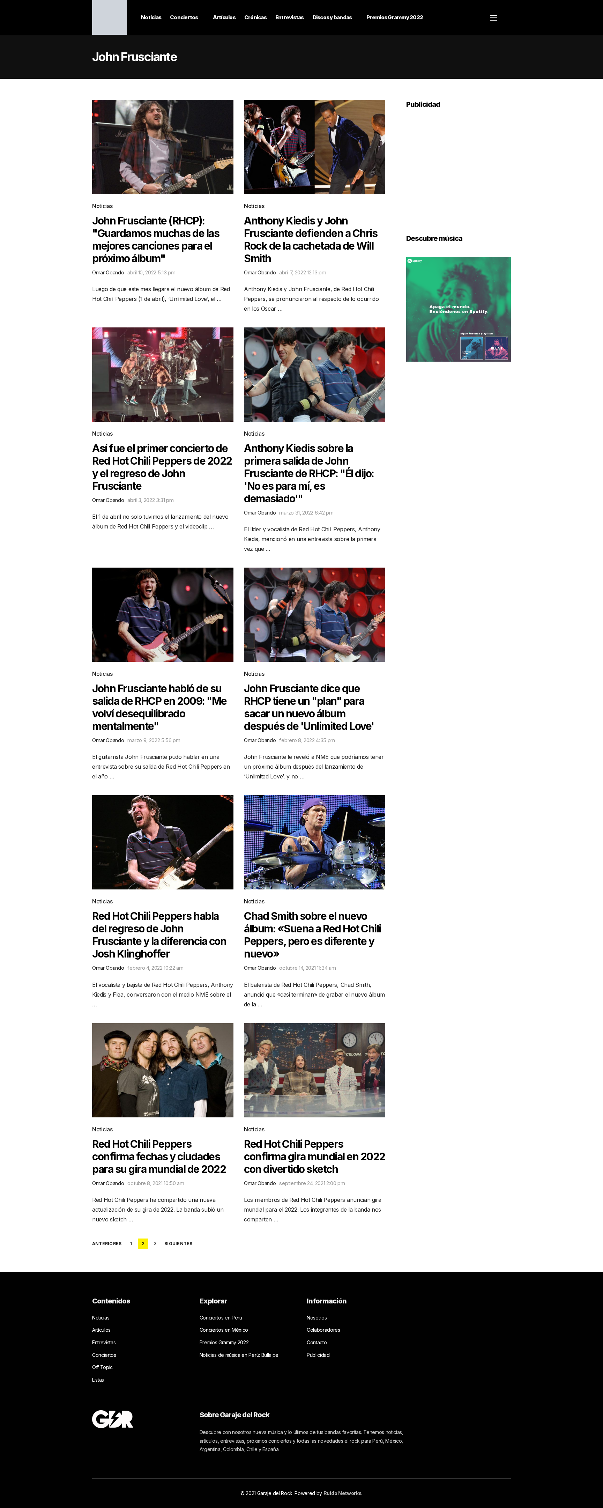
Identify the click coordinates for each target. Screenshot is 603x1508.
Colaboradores (323, 1330)
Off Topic (102, 1367)
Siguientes (178, 1244)
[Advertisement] (458, 166)
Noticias (151, 17)
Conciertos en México (224, 1330)
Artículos (224, 17)
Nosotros (317, 1318)
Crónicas (255, 17)
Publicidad (318, 1355)
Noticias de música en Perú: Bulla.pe (239, 1355)
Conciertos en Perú (221, 1318)
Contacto (317, 1342)
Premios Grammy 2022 (394, 17)
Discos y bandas (332, 17)
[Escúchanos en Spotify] (458, 308)
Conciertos (184, 17)
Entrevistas (289, 17)
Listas (98, 1380)
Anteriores (106, 1244)
